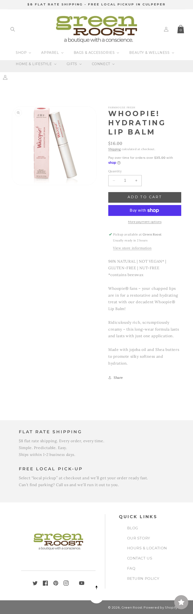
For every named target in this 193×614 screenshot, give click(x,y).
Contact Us (140, 558)
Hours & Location (147, 548)
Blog (132, 528)
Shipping (114, 149)
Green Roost (132, 607)
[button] (13, 29)
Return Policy (143, 578)
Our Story (138, 538)
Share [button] (118, 377)
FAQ (131, 568)
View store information (132, 248)
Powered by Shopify (160, 607)
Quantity (115, 171)
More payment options (144, 221)
